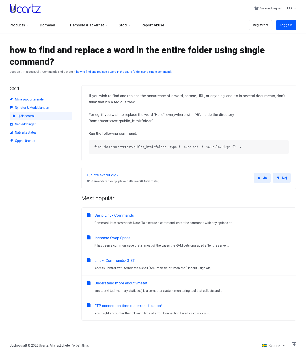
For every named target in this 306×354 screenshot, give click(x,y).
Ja (265, 178)
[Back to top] (294, 344)
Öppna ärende (24, 141)
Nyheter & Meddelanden (31, 107)
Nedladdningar (25, 124)
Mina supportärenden (29, 99)
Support (15, 71)
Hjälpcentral (31, 71)
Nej (284, 178)
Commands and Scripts (57, 71)
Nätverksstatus (25, 132)
